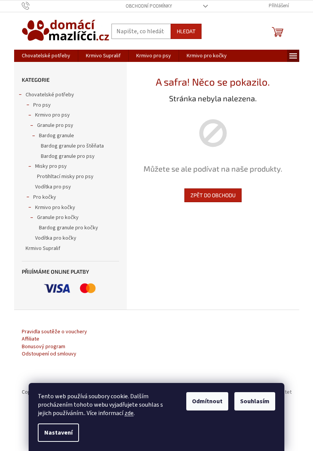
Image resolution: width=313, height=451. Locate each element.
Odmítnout (207, 401)
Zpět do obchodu (213, 195)
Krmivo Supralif (43, 248)
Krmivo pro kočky (55, 207)
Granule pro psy (55, 125)
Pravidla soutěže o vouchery (54, 332)
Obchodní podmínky (149, 6)
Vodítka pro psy (53, 187)
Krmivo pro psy (52, 115)
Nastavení (58, 432)
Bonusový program (43, 346)
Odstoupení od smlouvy (49, 354)
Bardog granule (56, 136)
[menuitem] (46, 56)
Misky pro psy (51, 166)
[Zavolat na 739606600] (33, 5)
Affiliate (30, 339)
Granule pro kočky (58, 217)
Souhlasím (254, 401)
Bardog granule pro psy (68, 156)
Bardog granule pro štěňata (72, 146)
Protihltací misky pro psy (65, 176)
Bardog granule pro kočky (68, 228)
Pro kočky (44, 197)
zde (129, 413)
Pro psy (42, 105)
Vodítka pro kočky (55, 238)
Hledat (186, 31)
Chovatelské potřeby (50, 95)
